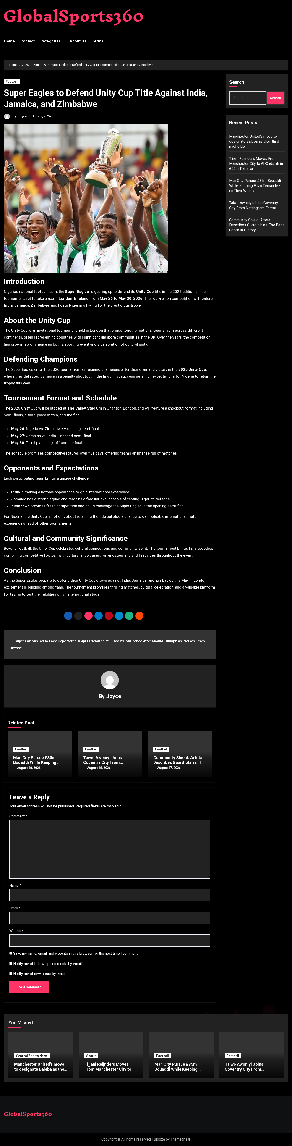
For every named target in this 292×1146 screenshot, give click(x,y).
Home (9, 41)
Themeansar (180, 1139)
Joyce (22, 116)
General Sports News (32, 1056)
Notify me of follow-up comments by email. (47, 964)
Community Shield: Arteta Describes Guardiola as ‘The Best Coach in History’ (179, 762)
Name (15, 885)
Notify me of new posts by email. (39, 974)
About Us (78, 41)
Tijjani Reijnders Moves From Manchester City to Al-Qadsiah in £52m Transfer (256, 163)
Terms (98, 41)
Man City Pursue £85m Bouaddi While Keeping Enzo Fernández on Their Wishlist (255, 186)
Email (15, 908)
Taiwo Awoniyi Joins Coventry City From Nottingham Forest (102, 762)
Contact (27, 41)
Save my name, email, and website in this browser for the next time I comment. (75, 953)
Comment (18, 816)
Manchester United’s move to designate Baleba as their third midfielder (254, 141)
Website (16, 931)
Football (12, 81)
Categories (51, 41)
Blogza (159, 1139)
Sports (91, 1056)
